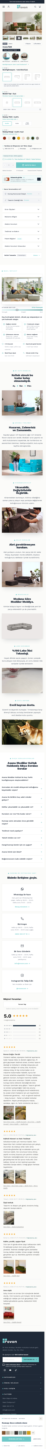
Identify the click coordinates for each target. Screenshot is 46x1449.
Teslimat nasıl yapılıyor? (12, 831)
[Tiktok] (16, 1370)
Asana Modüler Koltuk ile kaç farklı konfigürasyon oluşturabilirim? (17, 778)
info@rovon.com (9, 1410)
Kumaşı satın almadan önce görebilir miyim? (18, 822)
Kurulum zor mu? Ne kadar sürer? (16, 814)
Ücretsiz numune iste (10, 134)
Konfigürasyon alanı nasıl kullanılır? (15, 64)
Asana (10, 43)
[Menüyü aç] (4, 7)
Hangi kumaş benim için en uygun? (17, 845)
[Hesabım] (8, 7)
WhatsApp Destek (9, 1414)
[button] (22, 255)
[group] (22, 23)
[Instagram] (5, 1370)
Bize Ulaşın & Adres (10, 1398)
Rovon (5, 43)
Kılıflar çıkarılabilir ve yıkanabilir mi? (17, 807)
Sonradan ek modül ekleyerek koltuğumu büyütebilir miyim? (20, 788)
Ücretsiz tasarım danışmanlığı (13, 96)
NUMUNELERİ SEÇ (15, 1439)
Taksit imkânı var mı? (11, 838)
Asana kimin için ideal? (12, 852)
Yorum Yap (22, 1004)
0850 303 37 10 (8, 1406)
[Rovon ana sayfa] (22, 6)
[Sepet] (40, 7)
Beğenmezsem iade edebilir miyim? (17, 859)
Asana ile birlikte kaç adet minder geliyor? (16, 798)
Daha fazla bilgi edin (9, 119)
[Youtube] (10, 1370)
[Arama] (35, 7)
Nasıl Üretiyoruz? (9, 1402)
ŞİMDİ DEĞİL (37, 1439)
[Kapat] (40, 1418)
